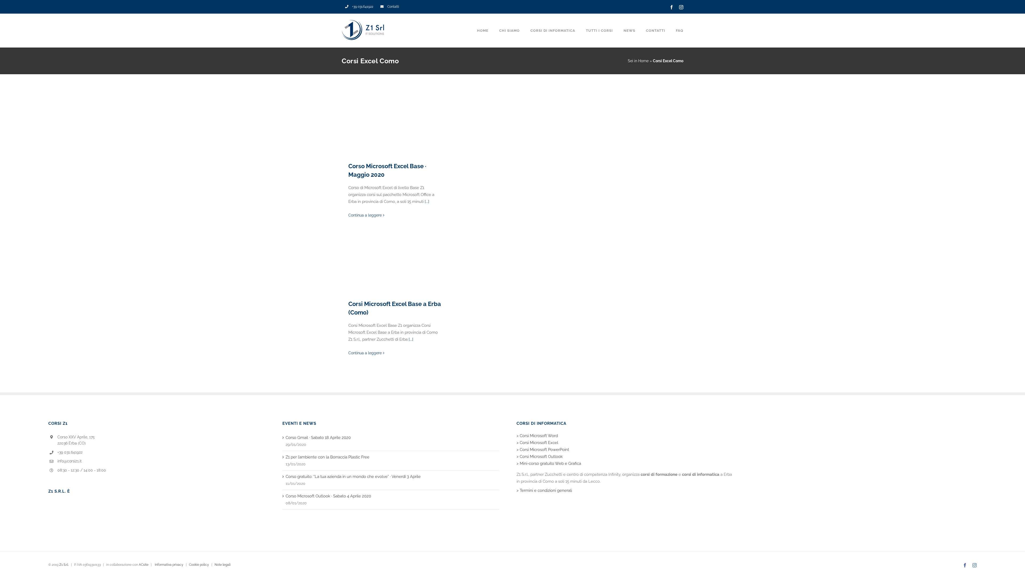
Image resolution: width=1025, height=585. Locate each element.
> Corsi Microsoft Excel (537, 442)
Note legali (223, 565)
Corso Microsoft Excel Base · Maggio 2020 (395, 126)
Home (643, 61)
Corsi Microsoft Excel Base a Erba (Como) (395, 264)
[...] (427, 201)
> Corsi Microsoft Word (537, 435)
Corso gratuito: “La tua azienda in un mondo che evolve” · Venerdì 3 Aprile (353, 476)
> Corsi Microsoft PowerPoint (543, 449)
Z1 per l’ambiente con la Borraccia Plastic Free (327, 457)
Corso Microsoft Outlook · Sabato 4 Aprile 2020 (328, 496)
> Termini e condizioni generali (544, 490)
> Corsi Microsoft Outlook (540, 456)
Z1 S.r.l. (64, 565)
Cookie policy (199, 565)
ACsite (143, 565)
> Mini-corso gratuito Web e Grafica (549, 463)
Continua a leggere (365, 215)
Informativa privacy (169, 565)
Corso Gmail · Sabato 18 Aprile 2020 (318, 437)
